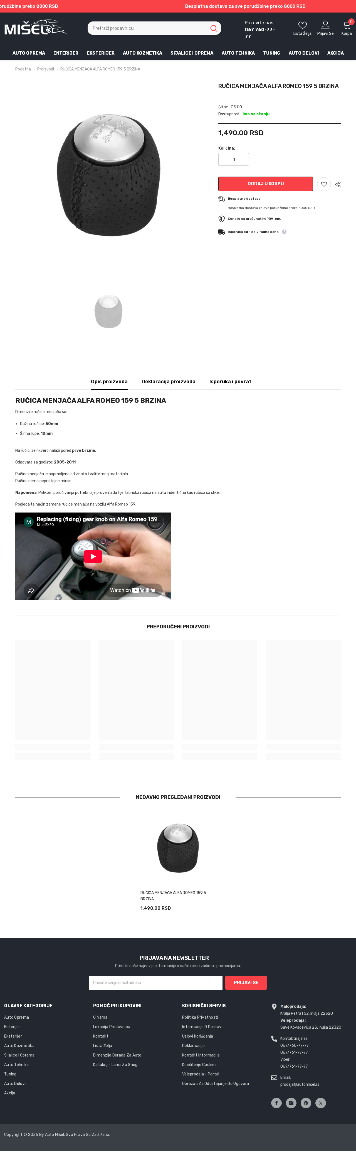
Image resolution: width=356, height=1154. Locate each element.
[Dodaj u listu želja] (324, 184)
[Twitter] (320, 1103)
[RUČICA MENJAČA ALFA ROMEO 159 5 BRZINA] (178, 848)
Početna (23, 69)
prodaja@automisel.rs (299, 1084)
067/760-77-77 (294, 1045)
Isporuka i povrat (230, 382)
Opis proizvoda (109, 382)
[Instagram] (291, 1103)
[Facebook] (276, 1103)
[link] (52, 747)
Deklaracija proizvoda (169, 382)
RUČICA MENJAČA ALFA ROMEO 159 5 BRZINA (173, 895)
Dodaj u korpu (265, 183)
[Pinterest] (306, 1103)
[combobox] (147, 28)
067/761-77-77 (294, 1052)
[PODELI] (336, 184)
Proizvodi (45, 69)
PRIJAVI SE (246, 982)
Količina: (226, 148)
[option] (108, 175)
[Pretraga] (154, 28)
